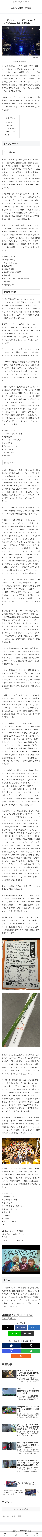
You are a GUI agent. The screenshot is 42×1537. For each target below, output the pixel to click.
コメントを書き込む (21, 1509)
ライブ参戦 (7, 1315)
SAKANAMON (11, 128)
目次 (7, 118)
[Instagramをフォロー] (11, 1351)
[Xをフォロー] (30, 1345)
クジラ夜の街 (11, 125)
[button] (27, 1333)
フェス (23, 1315)
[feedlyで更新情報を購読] (30, 1351)
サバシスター (11, 132)
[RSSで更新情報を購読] (20, 1356)
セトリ (16, 1315)
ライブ (30, 1315)
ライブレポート (10, 122)
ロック (6, 1318)
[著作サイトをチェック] (11, 1345)
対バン (13, 1318)
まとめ (7, 135)
